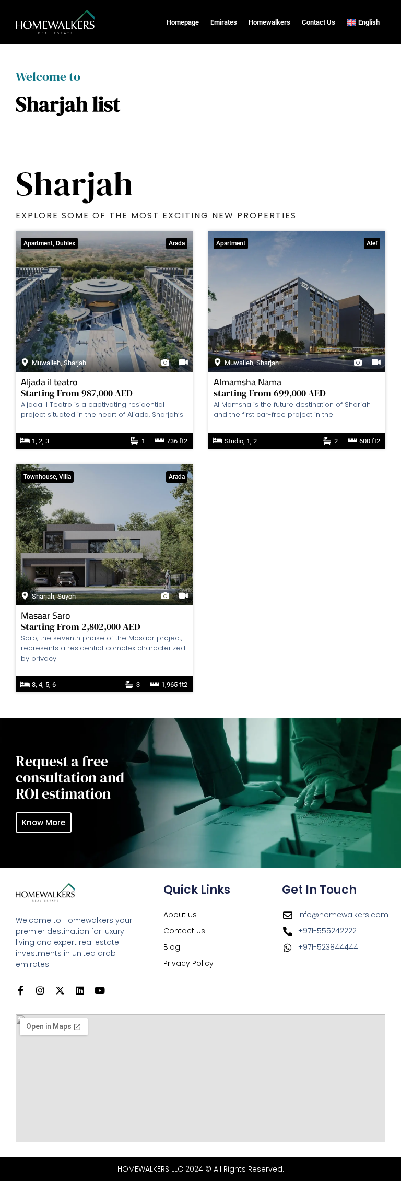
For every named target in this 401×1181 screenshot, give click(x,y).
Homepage (183, 22)
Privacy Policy (188, 963)
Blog (171, 947)
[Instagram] (40, 990)
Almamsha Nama (247, 382)
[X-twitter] (60, 990)
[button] (49, 243)
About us (180, 914)
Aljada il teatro (49, 382)
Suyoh (66, 596)
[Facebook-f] (20, 990)
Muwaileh (46, 363)
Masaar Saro (45, 615)
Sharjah (75, 363)
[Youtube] (99, 990)
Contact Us (318, 22)
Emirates (223, 22)
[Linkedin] (80, 990)
